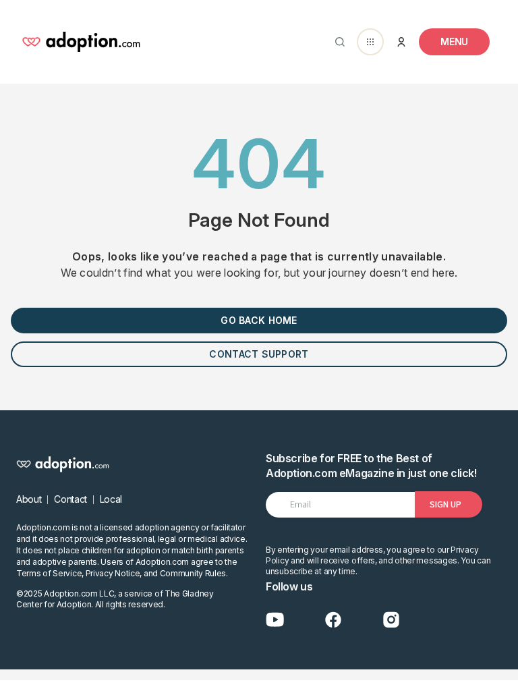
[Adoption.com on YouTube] (275, 620)
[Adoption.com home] (81, 42)
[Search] (337, 42)
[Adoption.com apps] (370, 41)
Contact (70, 499)
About (28, 499)
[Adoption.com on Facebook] (333, 620)
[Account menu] (401, 42)
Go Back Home (259, 320)
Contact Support (258, 354)
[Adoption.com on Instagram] (391, 620)
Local (111, 499)
